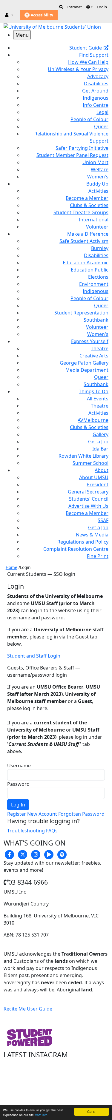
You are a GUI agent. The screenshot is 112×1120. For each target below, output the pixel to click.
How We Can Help (88, 62)
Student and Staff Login (33, 655)
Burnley (99, 248)
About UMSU (93, 477)
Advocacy (97, 76)
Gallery (100, 434)
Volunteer (97, 226)
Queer (101, 126)
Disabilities (96, 83)
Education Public (89, 269)
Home (11, 567)
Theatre (99, 348)
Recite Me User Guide (28, 1008)
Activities (98, 191)
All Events (97, 398)
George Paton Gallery (84, 363)
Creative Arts (93, 355)
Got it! (91, 1111)
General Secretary (88, 491)
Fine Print (97, 556)
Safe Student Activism (83, 241)
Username (19, 765)
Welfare (99, 169)
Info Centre (95, 105)
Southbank (96, 320)
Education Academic (85, 262)
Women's (97, 176)
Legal (102, 112)
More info (41, 1115)
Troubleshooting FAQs (32, 830)
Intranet (74, 7)
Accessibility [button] (41, 15)
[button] (89, 7)
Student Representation (81, 312)
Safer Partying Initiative (82, 148)
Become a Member (87, 198)
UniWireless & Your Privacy (78, 69)
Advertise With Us (88, 506)
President (97, 484)
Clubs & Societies (89, 205)
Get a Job (98, 441)
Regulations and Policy (82, 542)
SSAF (103, 520)
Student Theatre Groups (80, 212)
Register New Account (32, 814)
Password (18, 784)
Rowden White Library (83, 456)
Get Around (95, 90)
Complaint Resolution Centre (75, 549)
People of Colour (89, 119)
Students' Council (88, 499)
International (93, 219)
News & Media (92, 534)
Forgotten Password (81, 814)
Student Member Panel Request (72, 155)
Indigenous (95, 98)
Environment (93, 284)
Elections (98, 277)
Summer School (90, 463)
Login (102, 7)
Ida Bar (100, 448)
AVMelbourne (93, 420)
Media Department (86, 370)
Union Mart (95, 162)
